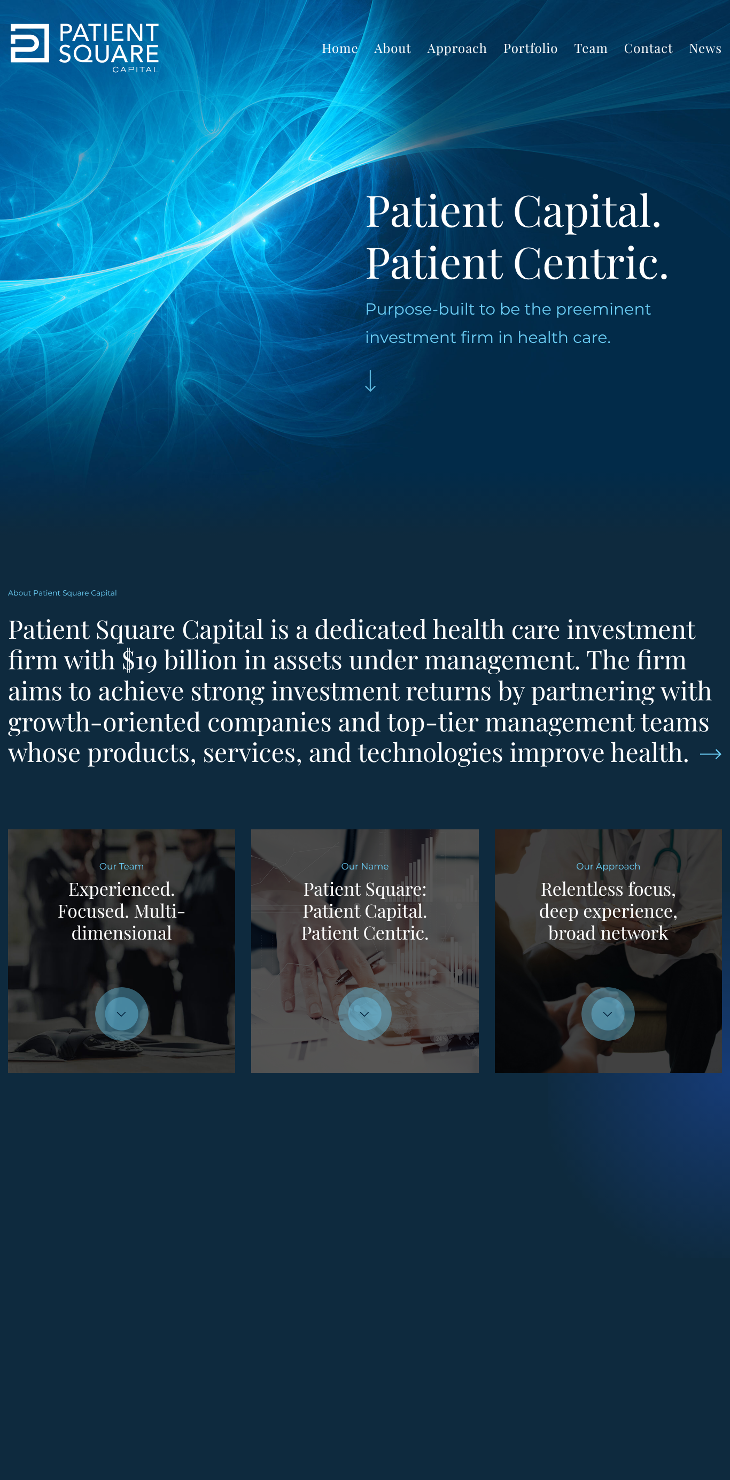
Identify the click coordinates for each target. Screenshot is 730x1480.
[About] (710, 754)
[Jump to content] (370, 381)
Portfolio (530, 48)
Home (340, 48)
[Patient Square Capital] (84, 48)
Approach (457, 48)
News (705, 48)
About (393, 48)
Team (591, 48)
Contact (648, 48)
